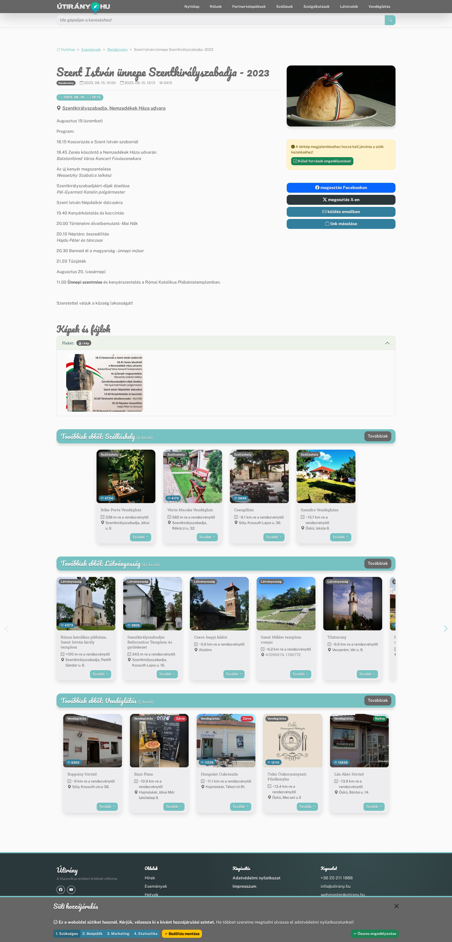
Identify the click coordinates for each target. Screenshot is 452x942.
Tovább (138, 537)
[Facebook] (60, 890)
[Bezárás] (396, 906)
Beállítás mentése (184, 934)
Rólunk (216, 6)
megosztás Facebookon (343, 187)
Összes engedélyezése (376, 934)
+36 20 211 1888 (337, 877)
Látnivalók (349, 6)
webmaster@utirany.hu (343, 894)
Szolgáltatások (316, 6)
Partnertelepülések (249, 6)
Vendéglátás (379, 6)
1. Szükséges (67, 934)
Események (91, 49)
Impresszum (244, 886)
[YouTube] (71, 890)
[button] (104, 383)
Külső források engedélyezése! (324, 161)
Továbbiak (378, 436)
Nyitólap (191, 6)
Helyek (152, 894)
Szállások (284, 6)
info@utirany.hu (336, 886)
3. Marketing (118, 934)
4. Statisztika (145, 934)
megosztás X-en (343, 199)
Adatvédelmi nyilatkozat (256, 877)
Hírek (150, 877)
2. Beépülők (92, 934)
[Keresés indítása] (390, 20)
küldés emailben (343, 211)
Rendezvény (117, 49)
